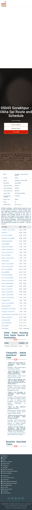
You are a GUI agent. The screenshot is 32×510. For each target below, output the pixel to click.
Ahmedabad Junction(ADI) (9, 308)
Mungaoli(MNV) (6, 272)
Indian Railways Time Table (9, 483)
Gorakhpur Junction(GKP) (8, 230)
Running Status (16, 128)
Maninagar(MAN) (6, 306)
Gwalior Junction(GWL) (8, 263)
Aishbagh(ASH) (6, 244)
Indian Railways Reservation (9, 481)
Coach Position (6, 493)
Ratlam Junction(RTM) (7, 294)
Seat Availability (16, 125)
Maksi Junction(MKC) (7, 286)
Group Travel (5, 463)
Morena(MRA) (5, 260)
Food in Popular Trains (8, 477)
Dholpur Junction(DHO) (8, 258)
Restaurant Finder (7, 489)
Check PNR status (7, 485)
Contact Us (5, 465)
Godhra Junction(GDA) (8, 297)
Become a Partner (7, 461)
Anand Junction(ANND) (8, 303)
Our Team (5, 487)
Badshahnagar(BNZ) (7, 241)
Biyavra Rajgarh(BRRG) (8, 283)
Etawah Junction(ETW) (8, 249)
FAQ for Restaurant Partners (9, 471)
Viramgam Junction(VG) (8, 311)
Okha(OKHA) (5, 328)
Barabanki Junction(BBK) (8, 238)
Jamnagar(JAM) (6, 320)
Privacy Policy (8, 507)
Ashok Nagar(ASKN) (7, 275)
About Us (5, 456)
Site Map (4, 467)
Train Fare (5, 491)
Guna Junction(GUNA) (7, 277)
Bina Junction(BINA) (7, 269)
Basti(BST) (4, 232)
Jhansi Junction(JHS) (7, 266)
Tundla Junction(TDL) (7, 252)
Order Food (5, 475)
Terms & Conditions (16, 507)
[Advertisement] (16, 16)
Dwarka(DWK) (5, 325)
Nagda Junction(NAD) (7, 292)
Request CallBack (7, 473)
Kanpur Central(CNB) (7, 246)
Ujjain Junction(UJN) (7, 289)
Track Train (5, 479)
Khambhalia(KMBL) (7, 323)
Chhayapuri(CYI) (6, 300)
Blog (3, 459)
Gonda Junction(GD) (7, 235)
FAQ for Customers (7, 469)
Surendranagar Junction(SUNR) (10, 314)
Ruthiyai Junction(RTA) (8, 280)
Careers (4, 457)
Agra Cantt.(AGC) (6, 255)
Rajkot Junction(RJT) (7, 317)
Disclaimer (24, 507)
